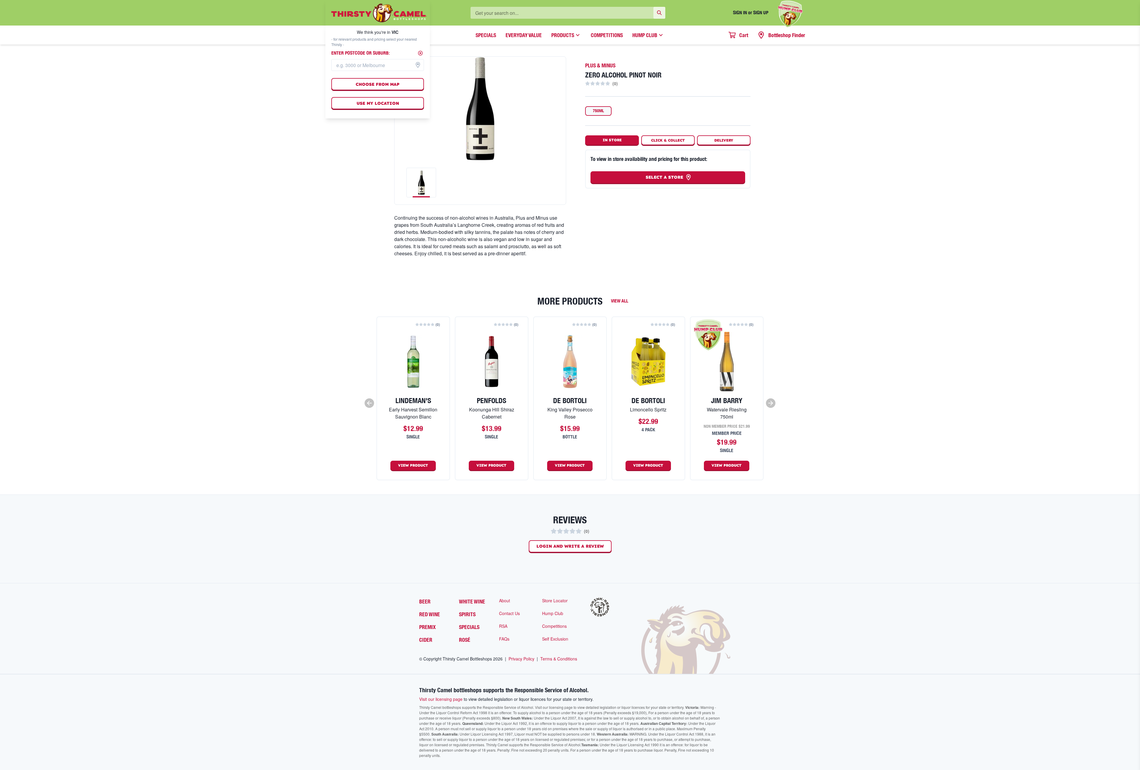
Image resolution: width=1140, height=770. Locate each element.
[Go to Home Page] (379, 12)
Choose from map (378, 84)
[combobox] (377, 65)
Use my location (378, 103)
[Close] (420, 53)
